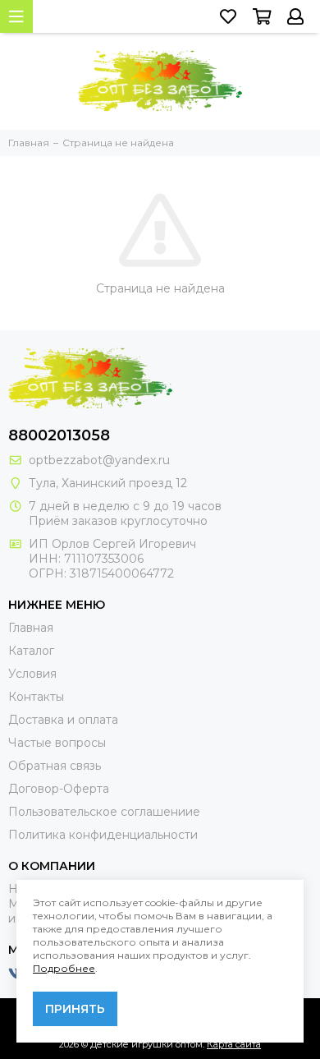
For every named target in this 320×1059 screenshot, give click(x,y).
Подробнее (64, 968)
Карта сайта (234, 1044)
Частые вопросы (57, 742)
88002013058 (59, 435)
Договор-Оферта (58, 788)
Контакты (36, 696)
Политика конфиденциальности (103, 834)
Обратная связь (54, 765)
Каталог (31, 650)
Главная (30, 627)
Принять (75, 1008)
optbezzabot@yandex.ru (99, 460)
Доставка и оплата (63, 719)
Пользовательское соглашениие (104, 811)
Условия (32, 673)
